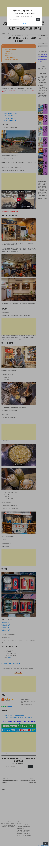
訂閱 (38, 19)
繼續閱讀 (24, 23)
